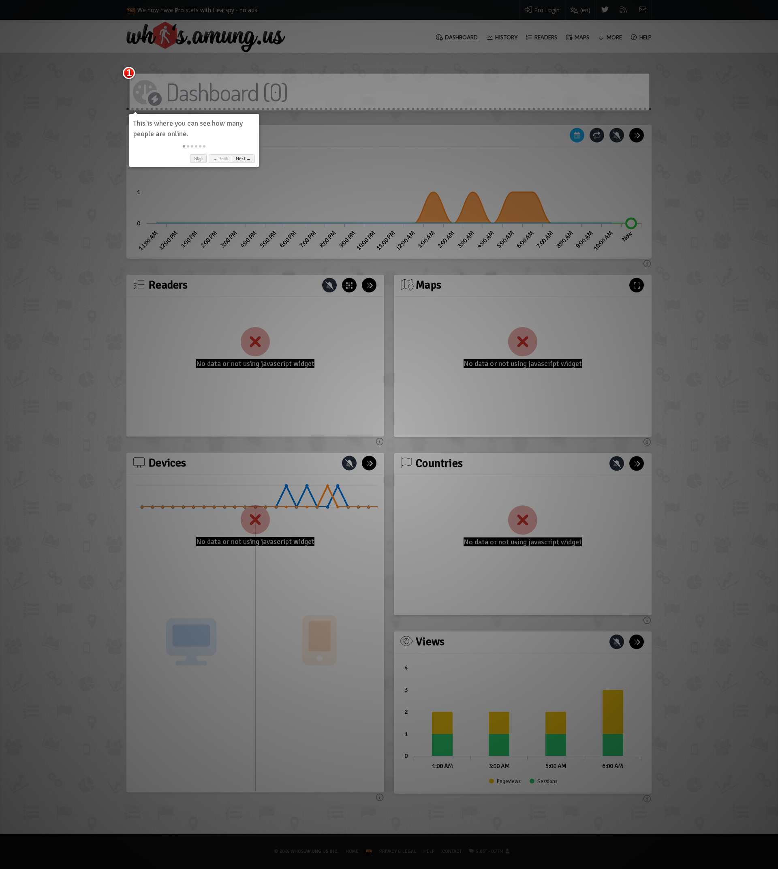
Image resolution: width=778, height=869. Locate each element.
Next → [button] (243, 158)
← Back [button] (221, 158)
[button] (184, 146)
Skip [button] (198, 158)
